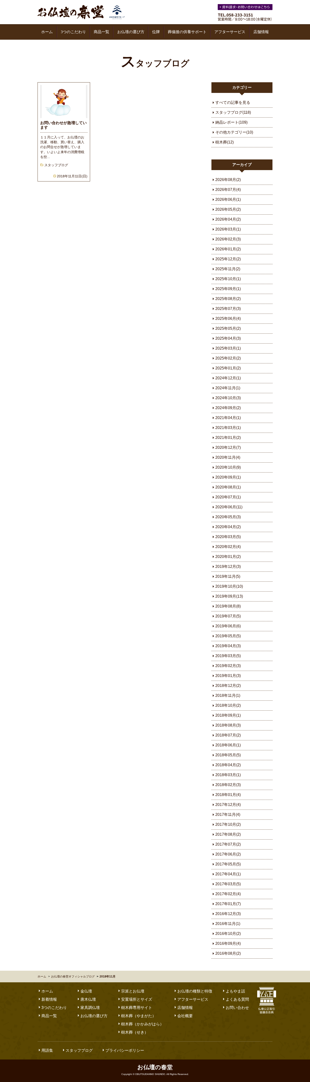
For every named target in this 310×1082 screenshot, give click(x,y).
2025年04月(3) (228, 338)
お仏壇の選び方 (130, 32)
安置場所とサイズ (136, 999)
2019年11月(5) (227, 576)
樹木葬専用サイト (136, 1008)
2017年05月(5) (228, 864)
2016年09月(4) (228, 943)
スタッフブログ (155, 63)
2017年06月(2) (228, 854)
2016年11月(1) (227, 924)
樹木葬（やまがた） (138, 1016)
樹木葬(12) (224, 142)
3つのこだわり (73, 32)
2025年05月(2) (228, 328)
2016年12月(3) (228, 914)
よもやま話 (235, 991)
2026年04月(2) (228, 219)
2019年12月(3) (228, 566)
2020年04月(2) (228, 527)
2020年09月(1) (228, 477)
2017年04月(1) (228, 874)
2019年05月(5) (228, 636)
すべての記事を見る (232, 102)
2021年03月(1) (228, 428)
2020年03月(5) (228, 537)
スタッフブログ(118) (233, 112)
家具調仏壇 (90, 1008)
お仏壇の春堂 (81, 12)
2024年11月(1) (227, 388)
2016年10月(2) (228, 934)
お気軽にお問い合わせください (245, 7)
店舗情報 (261, 32)
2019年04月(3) (228, 646)
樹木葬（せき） (134, 1032)
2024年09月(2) (228, 408)
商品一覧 (101, 32)
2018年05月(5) (228, 755)
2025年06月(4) (228, 318)
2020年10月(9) (228, 467)
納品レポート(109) (231, 122)
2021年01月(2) (228, 438)
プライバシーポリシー (124, 1050)
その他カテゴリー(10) (234, 132)
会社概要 (185, 1016)
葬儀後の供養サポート (187, 32)
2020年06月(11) (228, 507)
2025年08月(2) (228, 299)
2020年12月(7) (228, 447)
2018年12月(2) (228, 686)
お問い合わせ (237, 1008)
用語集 (47, 1050)
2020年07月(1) (228, 497)
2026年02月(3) (228, 239)
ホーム (47, 32)
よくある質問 (237, 999)
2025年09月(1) (228, 289)
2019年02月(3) (228, 666)
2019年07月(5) (228, 616)
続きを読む (64, 132)
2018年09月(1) (228, 715)
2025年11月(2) (227, 269)
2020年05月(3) (228, 517)
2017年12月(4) (228, 805)
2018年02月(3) (228, 785)
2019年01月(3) (228, 676)
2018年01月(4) (228, 795)
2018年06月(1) (228, 745)
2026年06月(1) (228, 199)
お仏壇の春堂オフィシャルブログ (73, 976)
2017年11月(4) (227, 814)
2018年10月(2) (228, 705)
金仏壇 (86, 991)
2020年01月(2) (228, 557)
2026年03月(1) (228, 229)
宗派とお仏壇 (132, 991)
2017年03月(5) (228, 884)
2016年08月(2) (228, 953)
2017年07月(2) (228, 844)
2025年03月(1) (228, 348)
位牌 (156, 32)
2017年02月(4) (228, 894)
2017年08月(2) (228, 834)
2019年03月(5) (228, 656)
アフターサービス (229, 32)
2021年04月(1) (228, 418)
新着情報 (49, 999)
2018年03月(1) (228, 775)
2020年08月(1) (228, 487)
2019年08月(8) (228, 606)
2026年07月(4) (228, 190)
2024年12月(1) (228, 378)
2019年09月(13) (229, 596)
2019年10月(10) (229, 586)
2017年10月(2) (228, 824)
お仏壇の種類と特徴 (194, 991)
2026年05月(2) (228, 209)
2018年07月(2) (228, 735)
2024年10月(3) (228, 398)
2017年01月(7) (228, 904)
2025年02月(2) (228, 358)
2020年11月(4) (227, 457)
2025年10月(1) (228, 279)
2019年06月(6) (228, 626)
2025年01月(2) (228, 368)
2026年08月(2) (228, 180)
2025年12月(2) (228, 259)
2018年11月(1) (227, 695)
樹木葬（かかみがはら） (142, 1024)
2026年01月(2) (228, 249)
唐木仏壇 (88, 999)
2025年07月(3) (228, 309)
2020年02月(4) (228, 547)
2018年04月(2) (228, 765)
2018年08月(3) (228, 725)
